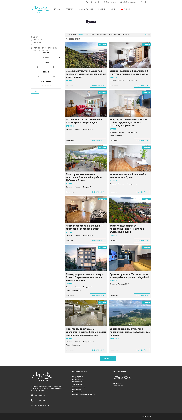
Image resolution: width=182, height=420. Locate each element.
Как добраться (77, 377)
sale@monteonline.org (130, 2)
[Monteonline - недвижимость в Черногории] (40, 9)
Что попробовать (78, 387)
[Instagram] (126, 377)
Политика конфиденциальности (83, 394)
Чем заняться (77, 384)
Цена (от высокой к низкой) (96, 34)
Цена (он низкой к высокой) (119, 34)
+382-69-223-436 (94, 2)
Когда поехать (77, 379)
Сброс (35, 92)
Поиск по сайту (77, 392)
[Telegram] (129, 377)
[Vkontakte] (122, 377)
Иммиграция (76, 389)
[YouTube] (118, 377)
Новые (80, 34)
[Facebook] (115, 377)
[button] (46, 57)
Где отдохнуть (77, 382)
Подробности (97, 86)
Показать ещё (108, 358)
